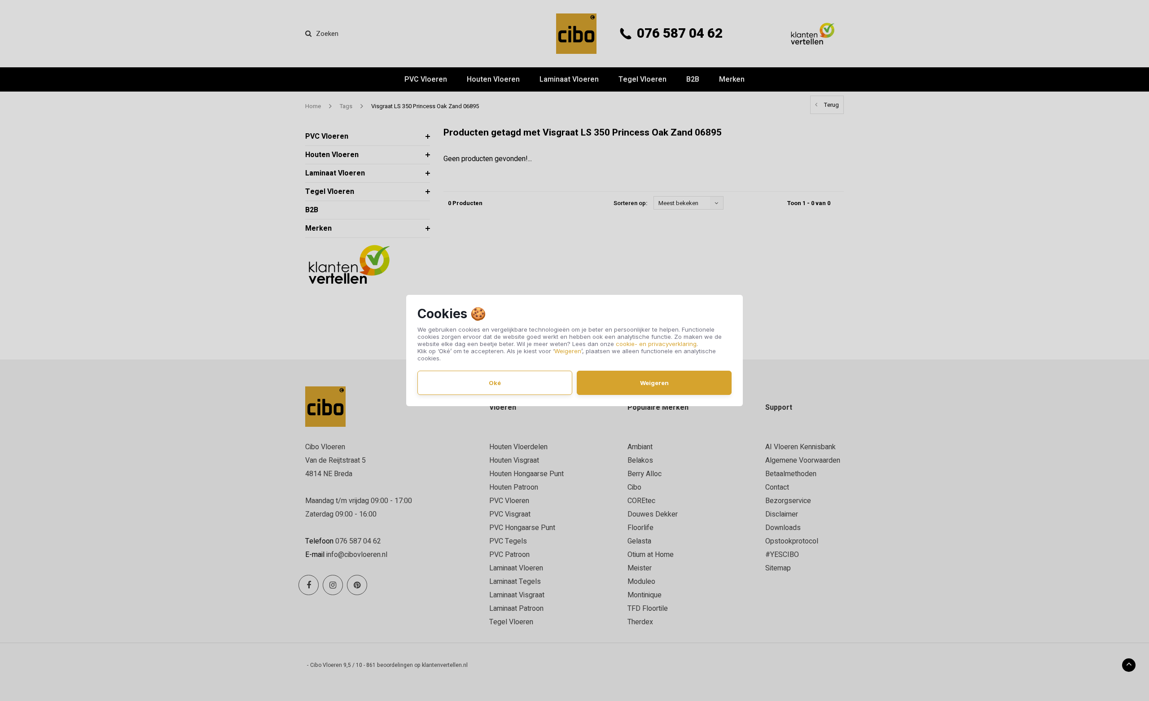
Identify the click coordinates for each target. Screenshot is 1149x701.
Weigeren (567, 351)
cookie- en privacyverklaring (656, 343)
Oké (495, 382)
